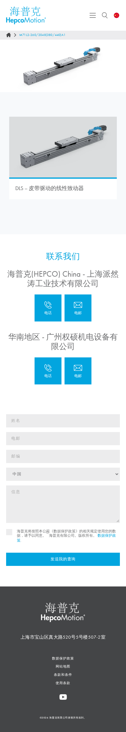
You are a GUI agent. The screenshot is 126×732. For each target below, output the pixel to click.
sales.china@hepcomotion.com (78, 307)
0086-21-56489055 (48, 307)
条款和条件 (63, 674)
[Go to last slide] (10, 66)
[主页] (8, 35)
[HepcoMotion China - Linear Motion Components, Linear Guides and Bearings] (26, 15)
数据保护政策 (63, 658)
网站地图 (63, 666)
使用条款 (63, 683)
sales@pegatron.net (78, 370)
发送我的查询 (63, 559)
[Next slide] (116, 66)
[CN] (117, 15)
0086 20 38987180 (48, 370)
